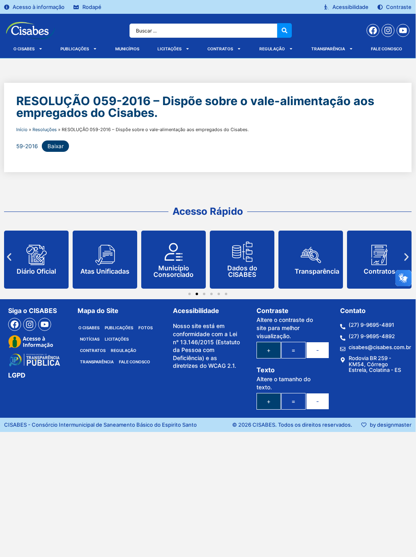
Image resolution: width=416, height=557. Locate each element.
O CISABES (23, 48)
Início (22, 129)
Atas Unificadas (104, 271)
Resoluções (44, 129)
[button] (9, 257)
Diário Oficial (36, 271)
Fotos (145, 327)
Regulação (272, 48)
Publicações (74, 48)
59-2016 (27, 146)
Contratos (220, 48)
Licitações (169, 48)
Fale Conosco (386, 48)
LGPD (17, 375)
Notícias (89, 339)
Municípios (127, 48)
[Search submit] (284, 30)
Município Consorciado (173, 271)
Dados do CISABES (242, 271)
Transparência (328, 48)
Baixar (55, 146)
